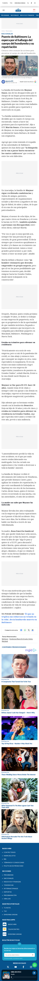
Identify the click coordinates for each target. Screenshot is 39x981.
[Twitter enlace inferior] (8, 967)
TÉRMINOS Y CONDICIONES (14, 862)
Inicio (3, 31)
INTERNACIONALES (11, 888)
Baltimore (5, 639)
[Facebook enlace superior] (31, 3)
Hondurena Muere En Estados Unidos (21, 639)
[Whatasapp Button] (34, 965)
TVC (11, 3)
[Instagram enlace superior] (35, 3)
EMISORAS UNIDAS (20, 3)
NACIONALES (15, 15)
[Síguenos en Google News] (32, 630)
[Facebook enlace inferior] (23, 967)
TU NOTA (5, 3)
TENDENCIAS (8, 885)
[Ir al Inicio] (18, 10)
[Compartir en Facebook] (21, 630)
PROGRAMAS (5, 15)
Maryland (5, 641)
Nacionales (9, 31)
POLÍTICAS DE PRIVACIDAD (13, 866)
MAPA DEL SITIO (10, 856)
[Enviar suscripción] (33, 955)
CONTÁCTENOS (9, 852)
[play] (34, 973)
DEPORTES (8, 892)
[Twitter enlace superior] (28, 3)
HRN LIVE (7, 899)
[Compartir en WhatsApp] (25, 630)
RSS (5, 859)
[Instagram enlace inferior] (31, 967)
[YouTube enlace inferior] (15, 967)
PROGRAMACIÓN (10, 895)
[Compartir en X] (28, 630)
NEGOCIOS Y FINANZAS (27, 15)
